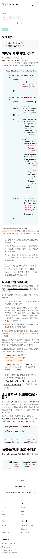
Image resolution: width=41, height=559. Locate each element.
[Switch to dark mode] (33, 5)
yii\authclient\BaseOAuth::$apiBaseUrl (15, 419)
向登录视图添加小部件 (15, 46)
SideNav (5, 29)
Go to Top (18, 486)
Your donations (9, 543)
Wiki (3, 514)
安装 (22, 481)
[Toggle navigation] (37, 4)
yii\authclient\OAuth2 (30, 364)
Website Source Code (9, 553)
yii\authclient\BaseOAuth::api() (18, 421)
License (24, 529)
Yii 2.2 (5, 18)
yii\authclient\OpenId (12, 355)
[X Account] (22, 521)
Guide (4, 508)
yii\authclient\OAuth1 (12, 364)
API (3, 511)
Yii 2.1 (12, 18)
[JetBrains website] (6, 547)
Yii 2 (18, 18)
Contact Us (25, 532)
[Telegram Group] (26, 521)
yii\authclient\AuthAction (11, 60)
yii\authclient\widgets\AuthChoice (14, 454)
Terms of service (27, 526)
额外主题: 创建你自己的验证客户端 (19, 492)
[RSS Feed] (30, 521)
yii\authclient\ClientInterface (17, 289)
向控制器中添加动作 (15, 43)
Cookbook (5, 532)
